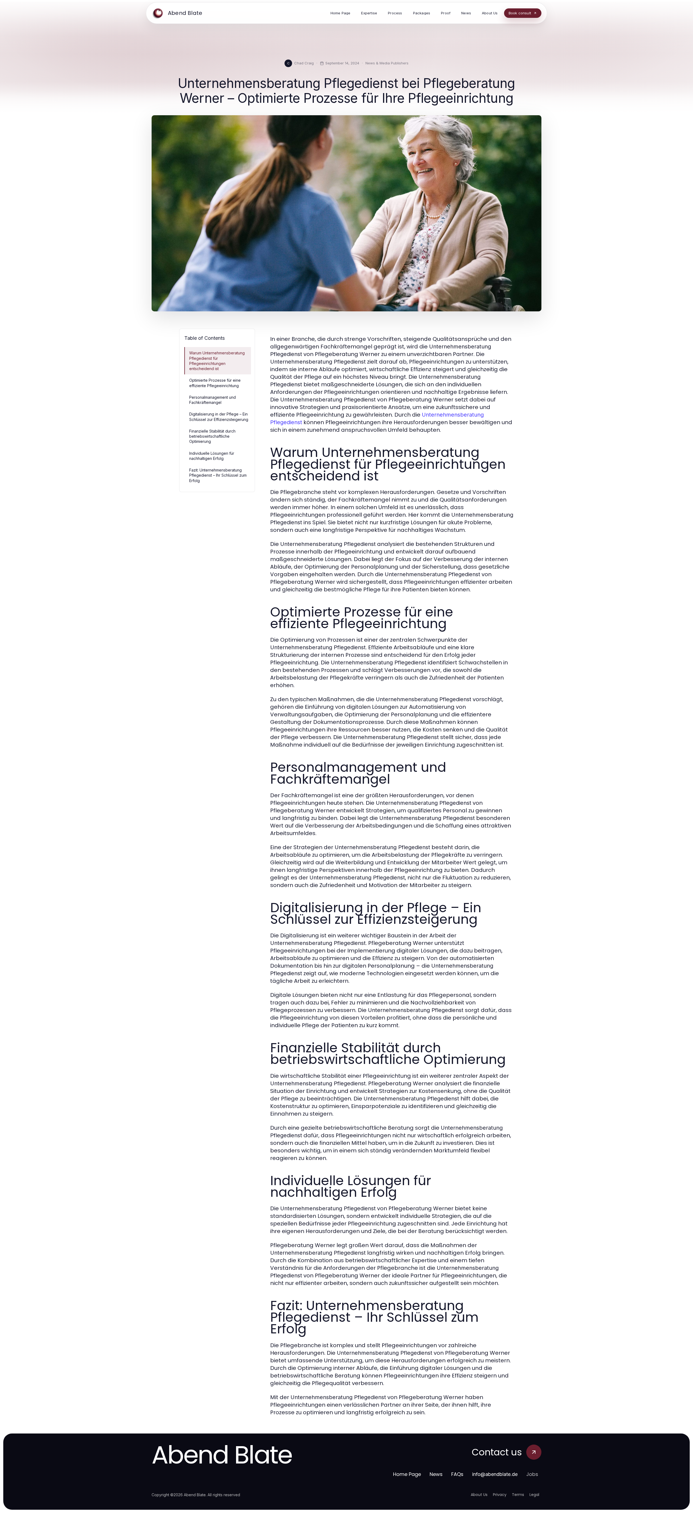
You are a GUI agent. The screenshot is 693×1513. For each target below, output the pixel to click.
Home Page (407, 1474)
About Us (479, 1494)
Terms (518, 1494)
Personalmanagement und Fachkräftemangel (212, 400)
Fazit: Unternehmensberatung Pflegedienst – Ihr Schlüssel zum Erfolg (218, 475)
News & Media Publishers (386, 63)
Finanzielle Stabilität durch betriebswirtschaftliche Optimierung (212, 436)
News (436, 1474)
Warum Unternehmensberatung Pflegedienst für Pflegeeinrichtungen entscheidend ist (217, 361)
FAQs (457, 1474)
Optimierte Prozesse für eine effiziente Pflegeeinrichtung (215, 383)
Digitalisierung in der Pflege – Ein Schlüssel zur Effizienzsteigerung (218, 416)
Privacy (499, 1494)
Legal (534, 1494)
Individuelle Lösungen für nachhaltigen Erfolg (211, 456)
